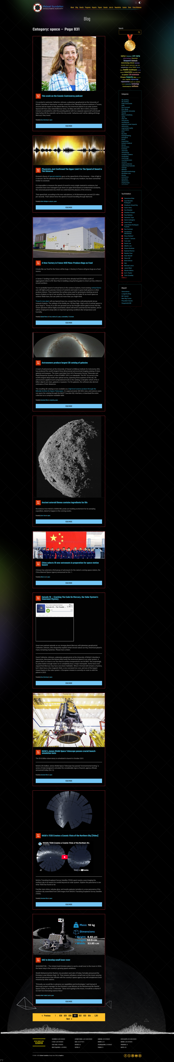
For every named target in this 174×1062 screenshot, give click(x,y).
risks (134, 81)
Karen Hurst (128, 222)
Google (121, 70)
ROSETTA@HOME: (56, 1047)
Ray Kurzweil (126, 107)
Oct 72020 (38, 752)
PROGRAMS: (123, 1045)
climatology (125, 152)
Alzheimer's (129, 56)
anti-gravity (125, 120)
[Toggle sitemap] (136, 2)
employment (126, 183)
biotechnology (125, 63)
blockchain (137, 63)
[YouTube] (136, 1055)
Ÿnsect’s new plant (42, 301)
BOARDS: (123, 1042)
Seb (125, 263)
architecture (125, 122)
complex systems (127, 154)
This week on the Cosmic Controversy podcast (62, 96)
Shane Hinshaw (129, 248)
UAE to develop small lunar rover (56, 960)
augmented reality (127, 128)
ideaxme (122, 72)
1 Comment (71, 317)
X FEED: (53, 1042)
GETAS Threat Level (39, 1042)
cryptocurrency (132, 65)
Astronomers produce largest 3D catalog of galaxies (65, 363)
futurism (138, 67)
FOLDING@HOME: (102, 1045)
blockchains (125, 147)
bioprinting (125, 141)
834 (89, 1015)
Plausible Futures (127, 301)
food (50, 317)
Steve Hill (127, 258)
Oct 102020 (38, 96)
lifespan (123, 77)
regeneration (125, 82)
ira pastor (125, 75)
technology (135, 84)
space (51, 120)
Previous (47, 1015)
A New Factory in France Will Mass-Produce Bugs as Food (67, 263)
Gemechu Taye (129, 217)
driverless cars (126, 173)
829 (65, 1015)
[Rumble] (139, 1055)
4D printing (125, 102)
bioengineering (126, 136)
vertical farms (96, 288)
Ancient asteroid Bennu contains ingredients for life (64, 502)
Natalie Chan (128, 253)
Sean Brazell (128, 256)
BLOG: (76, 1042)
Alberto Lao (43, 577)
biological (125, 137)
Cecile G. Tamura (129, 238)
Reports (94, 7)
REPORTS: (77, 1045)
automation (125, 130)
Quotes (125, 7)
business (124, 149)
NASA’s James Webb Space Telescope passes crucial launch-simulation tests (69, 752)
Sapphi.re (61, 1056)
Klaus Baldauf (128, 236)
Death (139, 65)
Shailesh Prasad (129, 212)
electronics (125, 181)
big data (124, 134)
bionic (123, 139)
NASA (134, 77)
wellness (135, 86)
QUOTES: (123, 1047)
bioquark (127, 60)
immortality (128, 72)
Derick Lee (127, 243)
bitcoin (132, 63)
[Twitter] (129, 1055)
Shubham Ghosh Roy (131, 205)
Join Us (111, 7)
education (125, 179)
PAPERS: (77, 1047)
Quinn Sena (43, 516)
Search (139, 32)
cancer (127, 65)
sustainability (64, 317)
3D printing (125, 100)
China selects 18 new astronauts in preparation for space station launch (70, 564)
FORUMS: (100, 1047)
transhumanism (127, 86)
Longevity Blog (126, 294)
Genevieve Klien (44, 400)
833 (84, 1015)
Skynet (124, 113)
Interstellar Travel (136, 72)
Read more (69, 126)
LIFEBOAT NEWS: (78, 1039)
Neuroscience (138, 77)
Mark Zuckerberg (127, 115)
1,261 (96, 1015)
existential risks (124, 67)
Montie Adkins (128, 270)
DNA (123, 105)
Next (68, 1019)
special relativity (55, 176)
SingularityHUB (126, 303)
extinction (130, 67)
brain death (123, 65)
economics (125, 177)
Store (129, 7)
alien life (124, 119)
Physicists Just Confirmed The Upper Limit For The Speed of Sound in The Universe (72, 170)
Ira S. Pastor (128, 273)
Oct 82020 (38, 564)
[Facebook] (125, 1055)
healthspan (133, 70)
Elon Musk (125, 109)
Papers (100, 7)
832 (80, 1015)
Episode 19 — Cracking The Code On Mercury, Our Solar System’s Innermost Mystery (70, 598)
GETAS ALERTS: (124, 1039)
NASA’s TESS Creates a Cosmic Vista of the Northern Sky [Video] (70, 836)
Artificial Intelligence (127, 58)
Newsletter (118, 7)
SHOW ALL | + (124, 278)
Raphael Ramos (44, 317)
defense (124, 169)
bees (123, 132)
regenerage (134, 79)
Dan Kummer (128, 229)
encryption (125, 185)
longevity (129, 77)
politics (124, 79)
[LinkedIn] (132, 1055)
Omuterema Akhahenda (128, 232)
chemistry (125, 151)
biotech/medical (127, 143)
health (125, 70)
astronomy (125, 126)
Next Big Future (126, 298)
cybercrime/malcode (128, 166)
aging (123, 56)
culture (136, 65)
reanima (128, 79)
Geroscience (125, 291)
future (134, 67)
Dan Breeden (128, 210)
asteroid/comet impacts (129, 124)
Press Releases (137, 7)
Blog (76, 7)
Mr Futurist (125, 296)
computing (52, 400)
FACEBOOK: (54, 1039)
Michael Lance (129, 265)
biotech (134, 61)
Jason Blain (128, 268)
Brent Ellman (128, 261)
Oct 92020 (38, 170)
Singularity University (128, 111)
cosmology (125, 158)
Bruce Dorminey (44, 120)
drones (124, 175)
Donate (105, 7)
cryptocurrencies (127, 164)
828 (60, 1015)
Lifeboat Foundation (44, 1056)
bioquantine (135, 58)
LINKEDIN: (100, 1039)
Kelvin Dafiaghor (44, 201)
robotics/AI (55, 317)
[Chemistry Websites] (130, 43)
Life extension (134, 75)
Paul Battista (128, 215)
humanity (139, 70)
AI (125, 56)
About (72, 7)
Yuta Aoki (127, 241)
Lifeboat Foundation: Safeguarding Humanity (48, 8)
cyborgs (124, 168)
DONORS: (100, 1042)
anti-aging (136, 56)
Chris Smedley (128, 275)
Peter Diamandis (127, 103)
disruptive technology (128, 171)
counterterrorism (127, 160)
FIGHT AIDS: (54, 1045)
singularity (138, 82)
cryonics (124, 162)
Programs (88, 7)
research (131, 82)
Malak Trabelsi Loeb (45, 995)
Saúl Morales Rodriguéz (128, 202)
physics (51, 201)
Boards (81, 7)
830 (70, 1015)
